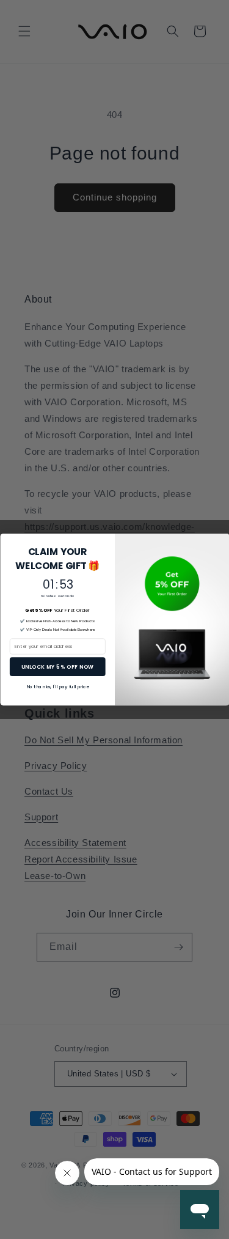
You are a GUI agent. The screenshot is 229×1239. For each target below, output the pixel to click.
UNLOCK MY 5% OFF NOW (57, 666)
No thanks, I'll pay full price (57, 686)
